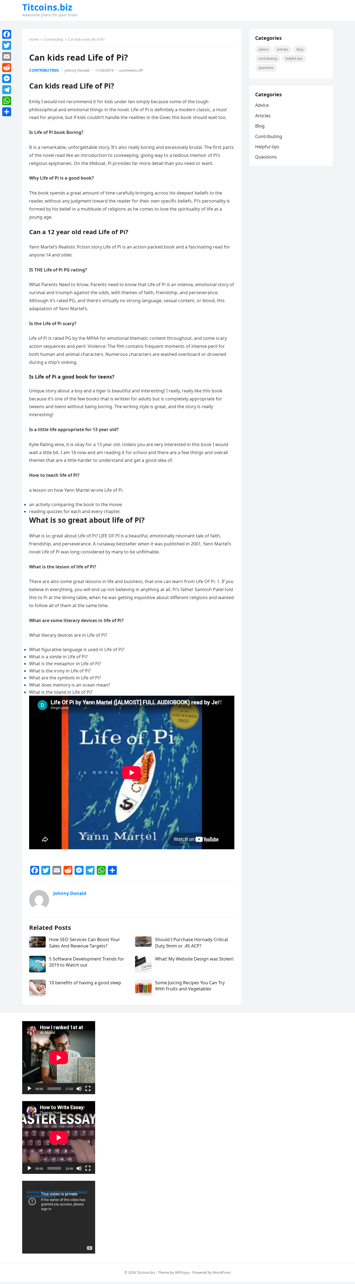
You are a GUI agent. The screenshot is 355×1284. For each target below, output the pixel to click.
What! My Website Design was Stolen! (194, 959)
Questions (265, 67)
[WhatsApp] (6, 100)
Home (34, 39)
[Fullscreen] (88, 1088)
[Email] (6, 56)
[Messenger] (6, 78)
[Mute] (79, 1088)
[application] (58, 1057)
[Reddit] (6, 67)
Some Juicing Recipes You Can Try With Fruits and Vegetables (190, 986)
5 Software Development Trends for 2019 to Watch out (86, 962)
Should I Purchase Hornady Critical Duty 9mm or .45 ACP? (191, 942)
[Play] (29, 1088)
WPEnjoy (182, 1272)
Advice (263, 49)
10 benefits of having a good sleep (85, 983)
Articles (282, 49)
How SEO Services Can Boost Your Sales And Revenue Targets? (84, 942)
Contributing (53, 39)
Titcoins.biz (47, 7)
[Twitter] (6, 45)
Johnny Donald (77, 70)
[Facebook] (6, 34)
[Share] (6, 111)
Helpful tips (293, 58)
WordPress (222, 1272)
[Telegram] (6, 89)
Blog (299, 49)
